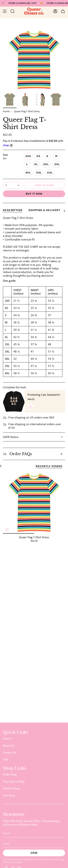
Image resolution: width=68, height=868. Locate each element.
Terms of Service (10, 862)
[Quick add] (7, 529)
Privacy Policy (54, 859)
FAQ (5, 759)
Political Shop (11, 788)
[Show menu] (4, 11)
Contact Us (9, 752)
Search (7, 738)
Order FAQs (20, 454)
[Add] (30, 407)
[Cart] (63, 11)
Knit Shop (9, 795)
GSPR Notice (10, 437)
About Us (8, 745)
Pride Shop (10, 774)
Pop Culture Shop (14, 781)
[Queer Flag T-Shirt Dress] (34, 503)
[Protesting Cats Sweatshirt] (14, 401)
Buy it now (34, 193)
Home (6, 111)
